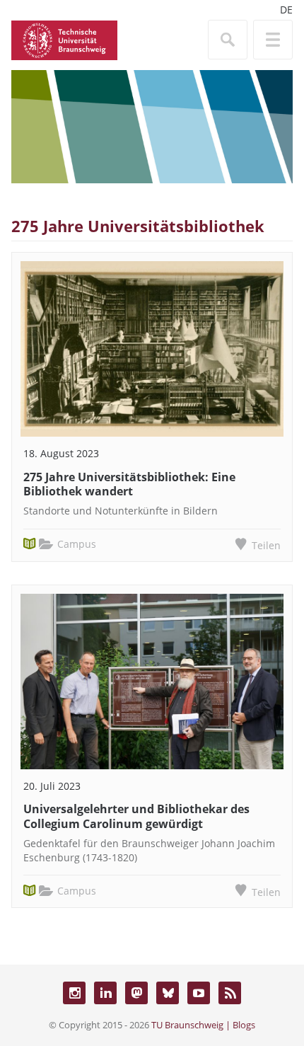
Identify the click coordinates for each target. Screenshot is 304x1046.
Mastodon (136, 993)
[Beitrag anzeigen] (152, 349)
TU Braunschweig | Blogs (203, 1024)
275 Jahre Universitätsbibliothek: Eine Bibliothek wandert (129, 484)
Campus (76, 544)
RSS (229, 993)
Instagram (74, 993)
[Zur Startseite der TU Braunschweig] (64, 39)
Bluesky (167, 993)
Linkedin (105, 993)
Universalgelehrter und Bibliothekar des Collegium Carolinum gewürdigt (136, 816)
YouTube (198, 993)
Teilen (266, 545)
